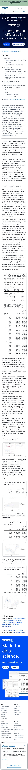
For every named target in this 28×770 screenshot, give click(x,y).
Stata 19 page (20, 19)
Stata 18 (12, 11)
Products (7, 11)
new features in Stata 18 (16, 630)
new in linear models (18, 632)
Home (2, 11)
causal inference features (17, 99)
